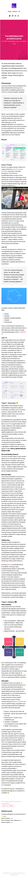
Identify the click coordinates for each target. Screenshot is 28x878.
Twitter (4, 805)
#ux (21, 41)
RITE (10, 564)
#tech (17, 41)
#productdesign (12, 41)
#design (24, 41)
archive (14, 11)
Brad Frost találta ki (18, 701)
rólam (9, 11)
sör (19, 11)
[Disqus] (14, 851)
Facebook (11, 805)
